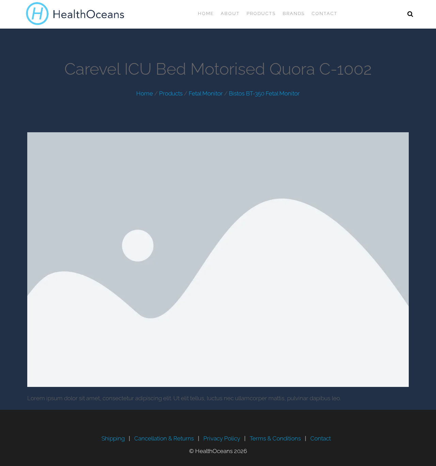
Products (261, 13)
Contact (325, 13)
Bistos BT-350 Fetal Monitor (264, 93)
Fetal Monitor (206, 93)
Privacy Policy (221, 438)
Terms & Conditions (275, 438)
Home (206, 13)
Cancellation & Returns (164, 438)
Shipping (113, 438)
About (230, 13)
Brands (294, 13)
